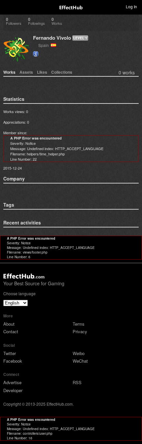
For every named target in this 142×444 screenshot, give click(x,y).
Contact (10, 331)
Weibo (79, 353)
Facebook (12, 361)
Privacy (80, 331)
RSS (77, 382)
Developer (12, 390)
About (9, 324)
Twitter (9, 353)
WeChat (80, 361)
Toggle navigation (8, 6)
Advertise (12, 382)
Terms (79, 324)
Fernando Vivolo (52, 37)
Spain (44, 45)
